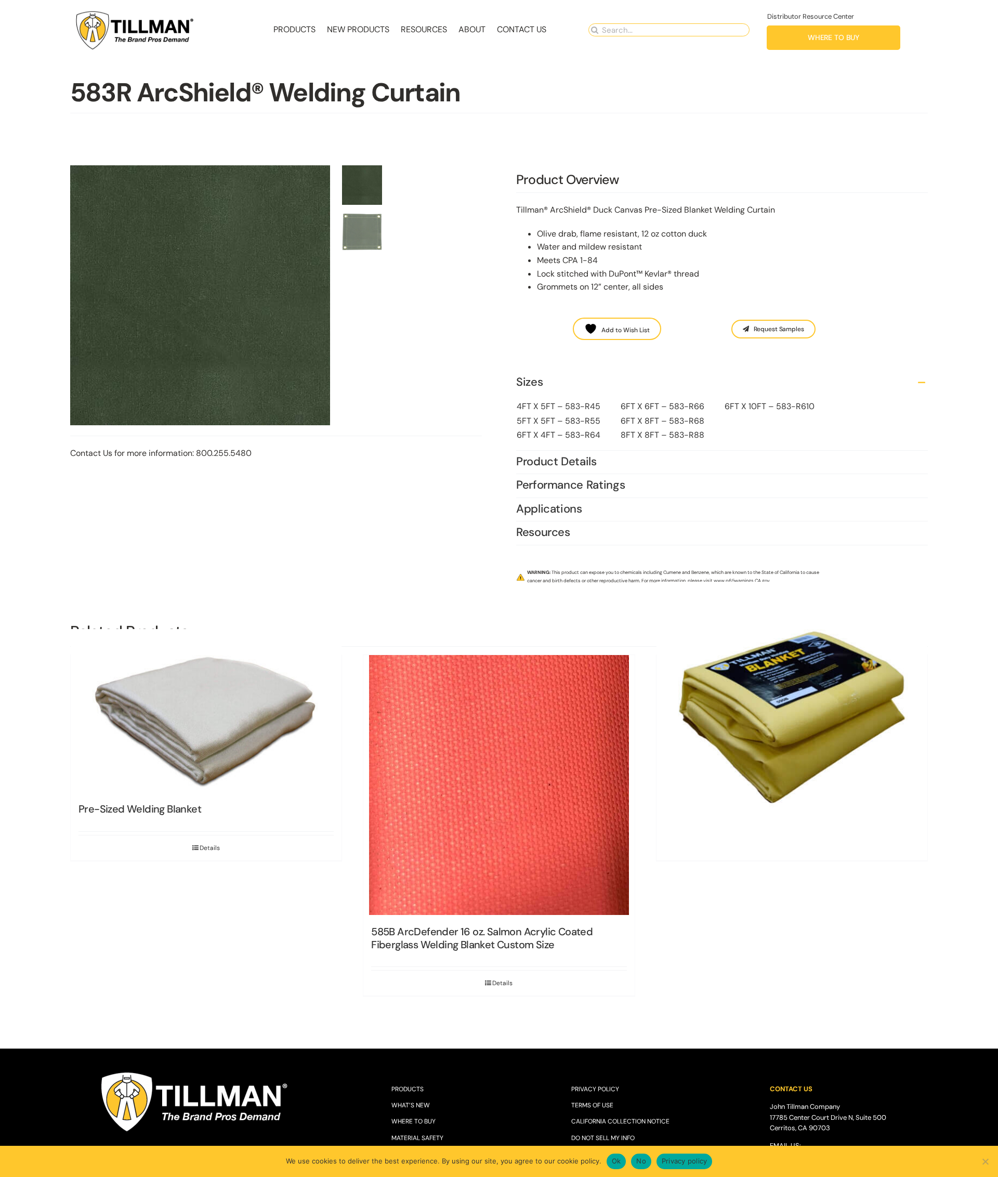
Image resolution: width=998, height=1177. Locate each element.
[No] (985, 1161)
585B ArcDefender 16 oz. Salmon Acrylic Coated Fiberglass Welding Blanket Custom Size (482, 938)
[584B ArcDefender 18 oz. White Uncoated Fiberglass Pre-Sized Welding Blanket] (206, 717)
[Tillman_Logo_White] (195, 1072)
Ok (616, 1161)
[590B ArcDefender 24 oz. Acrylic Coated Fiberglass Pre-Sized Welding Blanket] (791, 717)
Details (502, 983)
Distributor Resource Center (810, 16)
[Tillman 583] (202, 295)
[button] (722, 382)
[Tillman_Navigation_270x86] (135, 13)
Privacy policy (684, 1161)
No (641, 1161)
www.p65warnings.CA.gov (742, 581)
